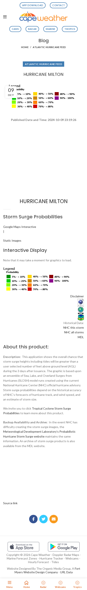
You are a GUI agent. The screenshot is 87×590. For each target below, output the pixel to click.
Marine (50, 29)
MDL (81, 337)
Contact (58, 5)
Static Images (12, 240)
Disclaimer (77, 296)
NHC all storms (74, 332)
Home (25, 47)
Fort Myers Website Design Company (47, 570)
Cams (15, 29)
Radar (32, 29)
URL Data (66, 572)
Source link (10, 503)
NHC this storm (73, 327)
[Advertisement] (43, 137)
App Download (32, 5)
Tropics (69, 29)
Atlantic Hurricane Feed (49, 47)
